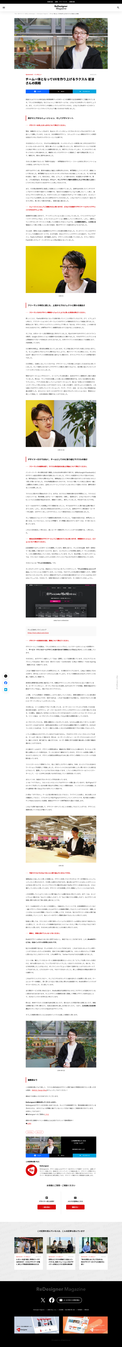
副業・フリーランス (61, 1)
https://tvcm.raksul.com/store (38, 633)
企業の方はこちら (52, 1309)
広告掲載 (61, 1309)
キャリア (39, 1132)
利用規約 (80, 1309)
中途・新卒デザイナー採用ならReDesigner (25, 13)
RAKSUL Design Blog (39, 1090)
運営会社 (86, 1309)
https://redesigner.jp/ (117, 682)
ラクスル (30, 1132)
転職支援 (50, 1)
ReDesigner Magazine (42, 13)
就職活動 (72, 1)
